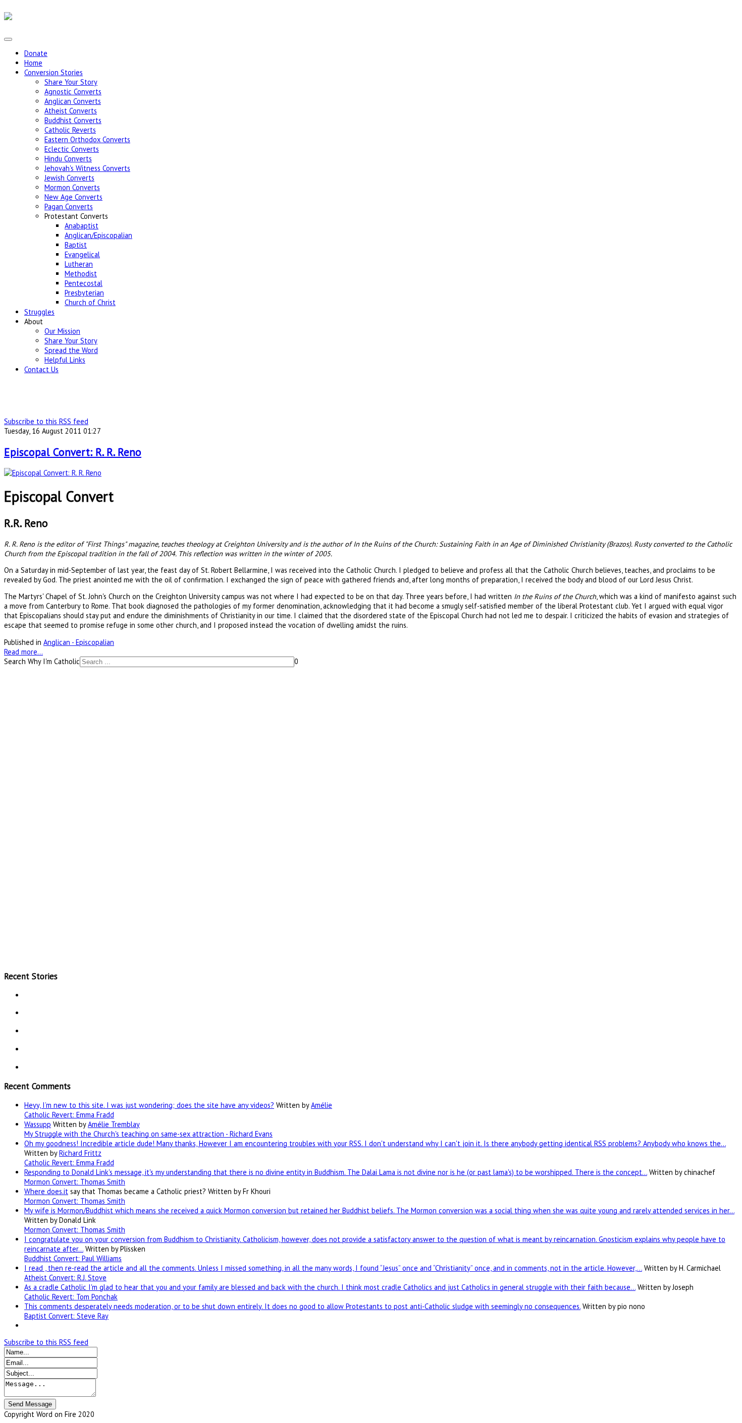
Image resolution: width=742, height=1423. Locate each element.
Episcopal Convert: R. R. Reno (72, 452)
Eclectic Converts (71, 149)
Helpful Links (64, 360)
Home (33, 63)
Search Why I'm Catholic (42, 661)
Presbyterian (84, 293)
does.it (57, 1191)
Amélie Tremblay (114, 1124)
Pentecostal (83, 283)
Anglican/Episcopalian (98, 235)
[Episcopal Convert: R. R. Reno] (52, 473)
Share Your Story (70, 82)
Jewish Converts (69, 178)
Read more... (23, 652)
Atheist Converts (70, 110)
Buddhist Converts (72, 120)
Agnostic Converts (72, 91)
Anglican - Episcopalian (78, 642)
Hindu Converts (68, 158)
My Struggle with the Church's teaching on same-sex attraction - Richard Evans (148, 1134)
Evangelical (82, 254)
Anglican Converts (72, 101)
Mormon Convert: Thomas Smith (74, 1182)
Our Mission (62, 331)
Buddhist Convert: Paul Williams (73, 1258)
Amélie (321, 1105)
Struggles (39, 312)
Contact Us (41, 369)
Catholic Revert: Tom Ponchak (71, 1296)
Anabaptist (81, 225)
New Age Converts (73, 197)
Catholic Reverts (70, 130)
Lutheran (79, 264)
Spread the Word (71, 350)
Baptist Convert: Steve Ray (66, 1316)
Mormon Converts (72, 187)
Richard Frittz (80, 1153)
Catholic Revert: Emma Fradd (69, 1114)
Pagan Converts (68, 206)
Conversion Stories (53, 72)
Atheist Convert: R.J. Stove (65, 1277)
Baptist (76, 245)
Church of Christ (90, 302)
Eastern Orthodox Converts (87, 139)
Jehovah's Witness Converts (87, 168)
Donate (35, 53)
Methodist (81, 273)
